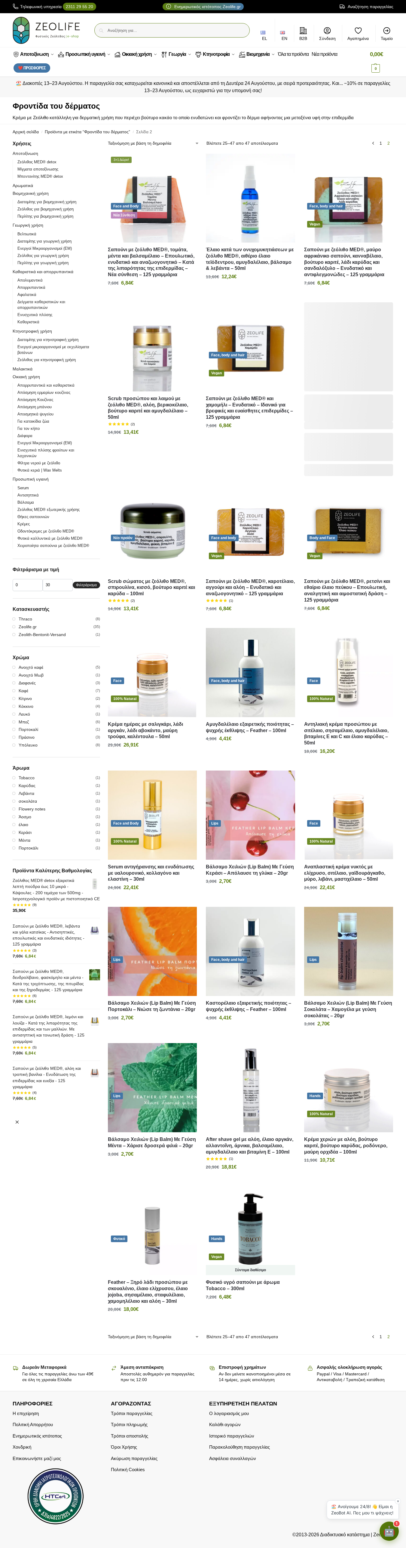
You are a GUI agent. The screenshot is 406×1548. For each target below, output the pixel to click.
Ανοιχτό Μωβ (31, 675)
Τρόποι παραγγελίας (131, 1413)
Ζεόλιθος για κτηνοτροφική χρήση (46, 360)
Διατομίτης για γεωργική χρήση (44, 241)
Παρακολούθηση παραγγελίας (239, 1447)
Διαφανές (27, 682)
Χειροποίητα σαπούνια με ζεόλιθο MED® (53, 545)
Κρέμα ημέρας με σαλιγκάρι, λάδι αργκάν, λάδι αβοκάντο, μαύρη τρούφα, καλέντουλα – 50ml (145, 730)
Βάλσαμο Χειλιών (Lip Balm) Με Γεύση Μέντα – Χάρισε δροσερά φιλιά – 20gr (152, 1142)
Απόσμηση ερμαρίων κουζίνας (43, 392)
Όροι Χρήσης (124, 1447)
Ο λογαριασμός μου (229, 1413)
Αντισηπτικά (28, 495)
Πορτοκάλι (28, 848)
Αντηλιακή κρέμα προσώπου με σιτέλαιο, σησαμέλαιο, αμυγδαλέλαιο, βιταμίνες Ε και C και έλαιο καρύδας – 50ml (346, 733)
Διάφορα (24, 435)
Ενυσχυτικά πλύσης (34, 314)
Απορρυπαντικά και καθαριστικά (46, 385)
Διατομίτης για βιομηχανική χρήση (46, 202)
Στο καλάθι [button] (152, 296)
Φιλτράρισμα (86, 585)
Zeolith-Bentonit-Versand (42, 634)
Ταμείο (387, 38)
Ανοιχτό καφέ (31, 667)
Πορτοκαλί (28, 729)
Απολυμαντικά (30, 280)
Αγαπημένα (358, 38)
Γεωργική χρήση (28, 225)
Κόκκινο (26, 706)
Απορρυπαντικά (31, 287)
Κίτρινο (25, 698)
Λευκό (24, 714)
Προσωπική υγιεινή (31, 479)
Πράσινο (27, 737)
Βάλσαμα (25, 502)
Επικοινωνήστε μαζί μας (37, 1458)
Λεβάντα (26, 793)
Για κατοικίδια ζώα (33, 421)
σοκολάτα (28, 801)
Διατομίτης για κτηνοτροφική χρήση (47, 339)
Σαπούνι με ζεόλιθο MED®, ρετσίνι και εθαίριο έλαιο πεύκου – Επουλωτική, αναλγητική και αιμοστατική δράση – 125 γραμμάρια (347, 590)
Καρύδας (27, 785)
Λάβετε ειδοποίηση (250, 1310)
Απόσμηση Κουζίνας (35, 399)
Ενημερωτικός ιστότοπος (37, 1435)
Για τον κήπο (28, 428)
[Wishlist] (187, 162)
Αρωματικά (23, 185)
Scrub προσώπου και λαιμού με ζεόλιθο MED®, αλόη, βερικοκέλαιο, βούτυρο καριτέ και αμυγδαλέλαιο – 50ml (148, 408)
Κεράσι (25, 832)
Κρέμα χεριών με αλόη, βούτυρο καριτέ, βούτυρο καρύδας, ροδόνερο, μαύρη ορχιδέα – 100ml (345, 1145)
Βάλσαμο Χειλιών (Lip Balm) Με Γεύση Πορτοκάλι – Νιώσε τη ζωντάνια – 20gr (152, 1006)
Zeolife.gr (28, 626)
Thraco (25, 619)
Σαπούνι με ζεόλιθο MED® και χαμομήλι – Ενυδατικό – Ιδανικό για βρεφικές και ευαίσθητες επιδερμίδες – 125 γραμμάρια (249, 408)
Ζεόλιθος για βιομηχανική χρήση (45, 209)
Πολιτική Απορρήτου (33, 1424)
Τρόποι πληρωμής (129, 1424)
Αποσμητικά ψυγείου (35, 414)
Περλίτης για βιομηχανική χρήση (45, 216)
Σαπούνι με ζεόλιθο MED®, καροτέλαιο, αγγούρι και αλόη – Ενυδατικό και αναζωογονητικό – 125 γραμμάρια (250, 587)
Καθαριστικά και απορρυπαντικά (43, 271)
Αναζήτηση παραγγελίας (370, 6)
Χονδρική (22, 1447)
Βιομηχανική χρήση (31, 193)
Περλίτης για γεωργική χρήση (43, 263)
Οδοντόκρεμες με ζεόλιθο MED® (45, 531)
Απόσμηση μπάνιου (34, 407)
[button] (381, 61)
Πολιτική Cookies (128, 1469)
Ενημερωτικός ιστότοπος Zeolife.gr (207, 6)
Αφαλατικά (26, 294)
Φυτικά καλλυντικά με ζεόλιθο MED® (50, 538)
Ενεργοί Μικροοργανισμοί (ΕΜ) (44, 248)
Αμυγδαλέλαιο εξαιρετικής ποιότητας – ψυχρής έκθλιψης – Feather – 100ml (250, 727)
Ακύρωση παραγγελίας (134, 1458)
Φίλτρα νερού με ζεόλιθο (38, 463)
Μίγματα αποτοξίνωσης (37, 169)
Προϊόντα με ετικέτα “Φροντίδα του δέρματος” (87, 132)
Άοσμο (25, 816)
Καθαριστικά (28, 322)
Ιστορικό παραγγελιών (231, 1435)
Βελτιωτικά (26, 234)
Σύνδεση (327, 38)
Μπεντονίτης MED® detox (40, 176)
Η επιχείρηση (26, 1413)
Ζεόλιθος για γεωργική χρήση (43, 255)
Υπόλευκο (28, 745)
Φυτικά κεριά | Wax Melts (39, 470)
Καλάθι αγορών (225, 1424)
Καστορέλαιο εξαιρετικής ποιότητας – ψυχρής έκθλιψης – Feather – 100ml (248, 1006)
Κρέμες (23, 524)
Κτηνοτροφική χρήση (32, 331)
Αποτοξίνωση (25, 153)
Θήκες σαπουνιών (33, 516)
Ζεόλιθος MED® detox (36, 162)
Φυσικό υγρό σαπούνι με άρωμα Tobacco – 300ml (243, 1285)
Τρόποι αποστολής (129, 1435)
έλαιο (23, 824)
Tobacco (27, 777)
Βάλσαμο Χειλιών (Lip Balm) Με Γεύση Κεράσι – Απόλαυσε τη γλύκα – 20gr (250, 870)
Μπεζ (24, 722)
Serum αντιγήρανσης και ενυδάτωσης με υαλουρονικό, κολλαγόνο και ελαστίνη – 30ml (151, 873)
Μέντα (24, 840)
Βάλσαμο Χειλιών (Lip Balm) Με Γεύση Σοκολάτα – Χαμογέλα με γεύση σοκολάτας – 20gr (348, 1009)
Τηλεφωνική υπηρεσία (56, 6)
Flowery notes (32, 809)
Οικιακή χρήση (26, 376)
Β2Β (303, 38)
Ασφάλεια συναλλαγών (232, 1458)
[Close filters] (17, 1122)
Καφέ (23, 690)
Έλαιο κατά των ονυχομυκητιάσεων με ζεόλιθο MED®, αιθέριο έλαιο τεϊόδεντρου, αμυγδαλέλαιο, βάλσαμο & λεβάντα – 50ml (250, 259)
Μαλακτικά (22, 369)
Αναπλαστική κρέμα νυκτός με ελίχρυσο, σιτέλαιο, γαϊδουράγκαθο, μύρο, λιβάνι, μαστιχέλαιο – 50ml (344, 873)
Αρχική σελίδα (26, 132)
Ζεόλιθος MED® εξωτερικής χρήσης (48, 509)
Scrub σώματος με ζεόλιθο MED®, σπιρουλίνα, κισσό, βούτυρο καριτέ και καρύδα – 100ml (151, 587)
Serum (23, 488)
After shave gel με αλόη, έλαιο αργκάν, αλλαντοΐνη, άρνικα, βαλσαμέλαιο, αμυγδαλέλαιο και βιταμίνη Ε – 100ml (249, 1145)
